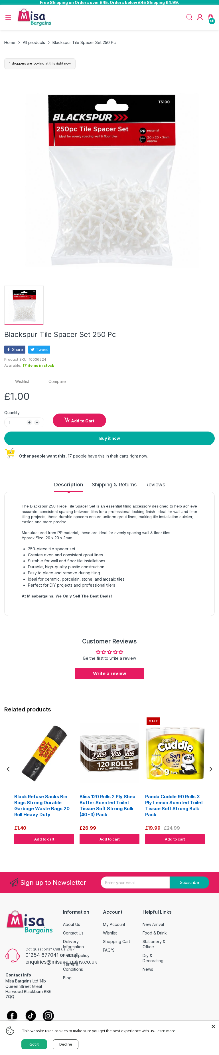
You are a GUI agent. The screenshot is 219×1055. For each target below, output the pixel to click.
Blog (67, 977)
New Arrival (153, 924)
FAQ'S (109, 950)
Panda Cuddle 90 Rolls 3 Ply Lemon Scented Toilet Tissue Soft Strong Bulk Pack (174, 805)
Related (208, 849)
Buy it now (109, 438)
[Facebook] (12, 1016)
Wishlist (110, 932)
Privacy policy (76, 955)
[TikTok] (31, 1016)
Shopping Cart (116, 941)
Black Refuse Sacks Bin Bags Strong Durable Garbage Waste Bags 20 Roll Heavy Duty (42, 805)
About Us (71, 924)
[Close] (213, 1026)
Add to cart (44, 839)
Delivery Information (73, 944)
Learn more (165, 1030)
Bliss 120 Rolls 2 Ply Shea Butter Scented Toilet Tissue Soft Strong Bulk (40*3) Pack (107, 805)
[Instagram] (48, 1016)
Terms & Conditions (73, 967)
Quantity (12, 412)
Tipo (196, 849)
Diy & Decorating (153, 958)
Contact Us (73, 932)
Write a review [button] (109, 673)
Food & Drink (155, 932)
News (148, 969)
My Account (114, 924)
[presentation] (8, 769)
